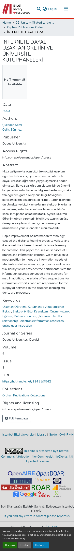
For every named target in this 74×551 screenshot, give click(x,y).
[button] (16, 9)
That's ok (10, 545)
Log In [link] (52, 9)
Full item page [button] (18, 418)
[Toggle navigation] (66, 9)
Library (41, 434)
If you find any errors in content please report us (37, 516)
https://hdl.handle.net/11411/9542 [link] (26, 381)
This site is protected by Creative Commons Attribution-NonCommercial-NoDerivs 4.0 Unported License (37, 456)
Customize (41, 545)
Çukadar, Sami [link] (12, 125)
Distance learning (26, 316)
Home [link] (6, 22)
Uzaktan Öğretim (14, 307)
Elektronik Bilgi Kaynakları (31, 311)
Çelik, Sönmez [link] (12, 129)
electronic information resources (42, 321)
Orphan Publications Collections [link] (27, 27)
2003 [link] (6, 111)
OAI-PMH (66, 434)
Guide (53, 434)
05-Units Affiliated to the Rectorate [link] (35, 22)
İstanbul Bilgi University (18, 434)
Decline (25, 545)
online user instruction (17, 325)
